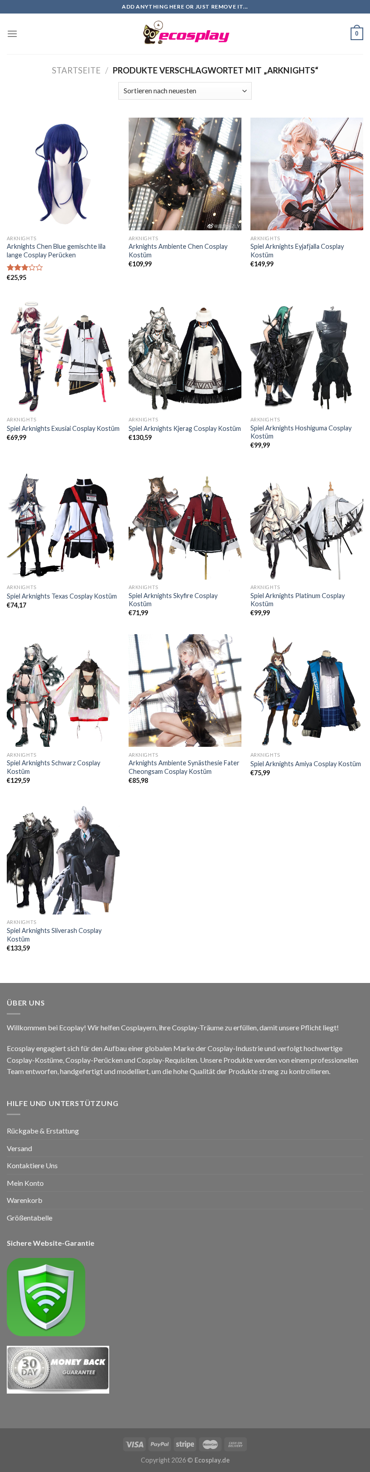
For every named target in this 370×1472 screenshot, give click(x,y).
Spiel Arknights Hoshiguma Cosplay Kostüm (301, 432)
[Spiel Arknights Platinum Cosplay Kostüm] (306, 522)
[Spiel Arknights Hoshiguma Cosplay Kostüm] (306, 355)
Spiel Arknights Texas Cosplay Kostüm (62, 596)
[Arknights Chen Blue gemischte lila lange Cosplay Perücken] (63, 174)
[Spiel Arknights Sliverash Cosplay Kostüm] (63, 858)
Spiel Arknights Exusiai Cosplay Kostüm (63, 428)
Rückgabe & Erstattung (43, 1130)
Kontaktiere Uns (32, 1165)
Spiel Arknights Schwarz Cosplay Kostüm (53, 767)
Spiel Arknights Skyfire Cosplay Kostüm (173, 600)
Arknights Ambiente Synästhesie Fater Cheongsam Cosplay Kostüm (184, 767)
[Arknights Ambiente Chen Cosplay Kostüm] (185, 174)
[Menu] (12, 34)
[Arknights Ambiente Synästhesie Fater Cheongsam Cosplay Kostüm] (185, 690)
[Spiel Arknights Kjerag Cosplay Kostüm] (185, 355)
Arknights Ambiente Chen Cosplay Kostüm (178, 250)
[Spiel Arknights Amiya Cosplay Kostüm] (306, 690)
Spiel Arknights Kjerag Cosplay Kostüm (185, 428)
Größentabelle (29, 1217)
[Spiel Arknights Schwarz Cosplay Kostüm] (63, 690)
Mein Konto (25, 1183)
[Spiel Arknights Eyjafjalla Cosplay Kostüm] (306, 174)
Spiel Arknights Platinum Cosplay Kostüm (297, 600)
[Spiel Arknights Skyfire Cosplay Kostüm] (185, 522)
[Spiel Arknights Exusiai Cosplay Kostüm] (63, 355)
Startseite (76, 70)
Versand (19, 1148)
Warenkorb (24, 1200)
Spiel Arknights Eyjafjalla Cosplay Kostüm (297, 250)
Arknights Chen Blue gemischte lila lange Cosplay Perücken (56, 250)
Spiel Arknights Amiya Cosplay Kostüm (305, 764)
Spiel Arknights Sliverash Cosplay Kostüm (54, 935)
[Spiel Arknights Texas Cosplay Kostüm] (63, 522)
